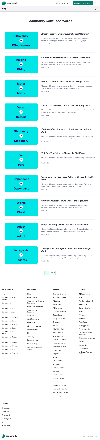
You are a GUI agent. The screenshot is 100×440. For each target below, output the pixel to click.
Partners (82, 319)
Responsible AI (84, 304)
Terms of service (84, 329)
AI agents (56, 301)
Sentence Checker (59, 385)
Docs (3, 294)
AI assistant (31, 315)
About (81, 297)
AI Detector (57, 304)
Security (82, 342)
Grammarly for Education (32, 311)
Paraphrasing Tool (59, 319)
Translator (56, 322)
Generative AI (32, 322)
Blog (28, 333)
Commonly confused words (34, 348)
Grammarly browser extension (8, 313)
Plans (29, 294)
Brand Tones (57, 361)
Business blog (32, 344)
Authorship (57, 364)
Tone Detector (58, 333)
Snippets (56, 354)
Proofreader (57, 396)
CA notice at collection (87, 338)
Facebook (7, 415)
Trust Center (83, 322)
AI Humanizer (58, 308)
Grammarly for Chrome (10, 317)
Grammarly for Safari (9, 321)
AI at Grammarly (33, 319)
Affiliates (82, 315)
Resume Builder (58, 378)
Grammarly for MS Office (8, 332)
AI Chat (55, 326)
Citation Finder (58, 368)
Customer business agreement (85, 334)
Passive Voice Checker (61, 392)
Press (81, 311)
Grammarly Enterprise (35, 306)
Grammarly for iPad (8, 349)
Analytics (56, 357)
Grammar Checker (59, 294)
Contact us (5, 412)
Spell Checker (58, 382)
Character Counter (59, 340)
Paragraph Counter (60, 343)
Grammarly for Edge (9, 328)
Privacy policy (83, 326)
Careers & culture (85, 308)
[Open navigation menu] (96, 3)
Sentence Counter (59, 347)
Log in (69, 3)
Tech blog (30, 336)
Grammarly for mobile (9, 342)
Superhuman (85, 294)
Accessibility (83, 345)
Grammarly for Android (10, 353)
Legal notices (83, 349)
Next (53, 273)
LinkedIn (7, 426)
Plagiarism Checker (60, 297)
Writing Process (32, 329)
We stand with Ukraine (86, 301)
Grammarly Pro (32, 297)
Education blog (32, 340)
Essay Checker (58, 315)
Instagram (7, 419)
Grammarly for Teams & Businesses (35, 302)
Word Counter (58, 336)
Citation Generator (59, 311)
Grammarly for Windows (7, 304)
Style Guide (57, 350)
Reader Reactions (59, 375)
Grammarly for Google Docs (9, 338)
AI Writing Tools (58, 329)
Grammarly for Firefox (9, 324)
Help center (6, 408)
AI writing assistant (34, 326)
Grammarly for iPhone (9, 346)
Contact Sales (60, 3)
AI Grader (56, 371)
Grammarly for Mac (8, 308)
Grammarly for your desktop (8, 298)
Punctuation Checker (60, 389)
